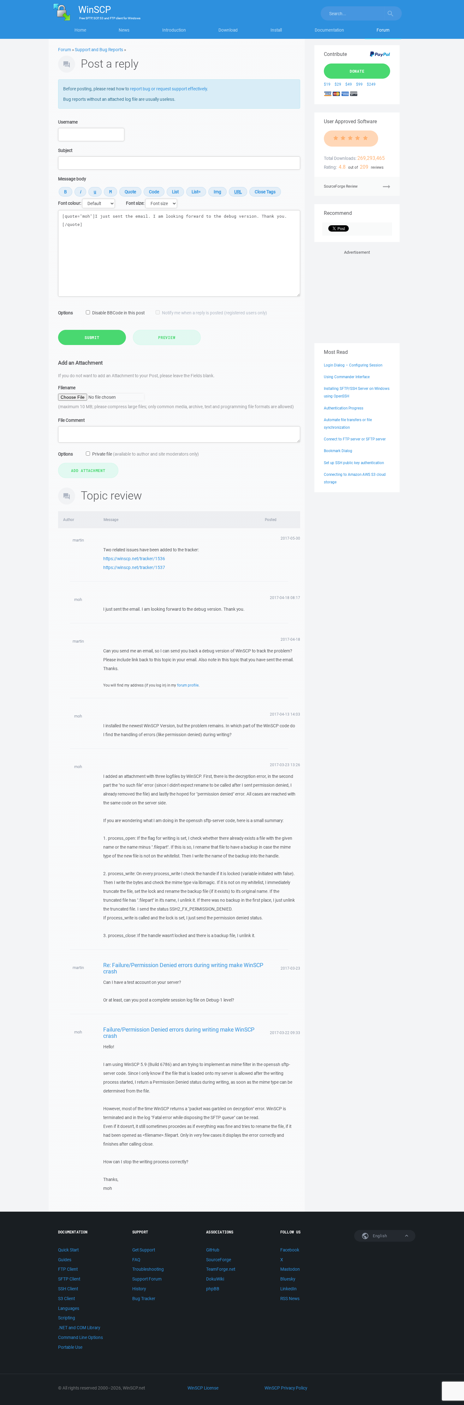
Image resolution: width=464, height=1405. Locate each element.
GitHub (212, 1250)
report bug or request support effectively (168, 89)
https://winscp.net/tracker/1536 (134, 558)
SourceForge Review (341, 186)
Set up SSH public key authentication (354, 462)
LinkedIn (288, 1289)
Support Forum (147, 1279)
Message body (72, 179)
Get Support (143, 1250)
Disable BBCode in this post (118, 313)
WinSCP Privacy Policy (286, 1388)
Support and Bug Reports (99, 49)
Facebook (289, 1250)
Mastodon (290, 1269)
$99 (359, 84)
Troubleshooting (148, 1269)
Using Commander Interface (347, 376)
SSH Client (68, 1289)
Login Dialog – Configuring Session (353, 365)
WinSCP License (202, 1388)
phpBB (212, 1289)
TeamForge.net (220, 1269)
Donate (357, 71)
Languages (68, 1308)
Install (276, 30)
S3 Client (66, 1298)
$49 (348, 84)
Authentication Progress (343, 408)
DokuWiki (215, 1279)
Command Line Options (80, 1337)
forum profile (188, 685)
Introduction (174, 30)
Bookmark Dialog (338, 450)
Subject (65, 150)
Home (80, 30)
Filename (66, 388)
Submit (92, 337)
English (379, 1235)
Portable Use (70, 1347)
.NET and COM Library (79, 1327)
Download (228, 30)
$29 (338, 84)
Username (68, 122)
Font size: (135, 203)
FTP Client (68, 1269)
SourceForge (218, 1260)
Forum (383, 30)
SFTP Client (69, 1279)
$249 (371, 84)
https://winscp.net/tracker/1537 (134, 567)
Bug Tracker (143, 1298)
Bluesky (287, 1279)
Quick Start (68, 1250)
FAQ (136, 1260)
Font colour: (69, 203)
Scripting (66, 1318)
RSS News (290, 1298)
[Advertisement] (357, 295)
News (124, 30)
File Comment (71, 420)
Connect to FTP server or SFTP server (355, 439)
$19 (327, 84)
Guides (64, 1260)
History (139, 1289)
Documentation (329, 30)
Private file (145, 454)
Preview (166, 337)
